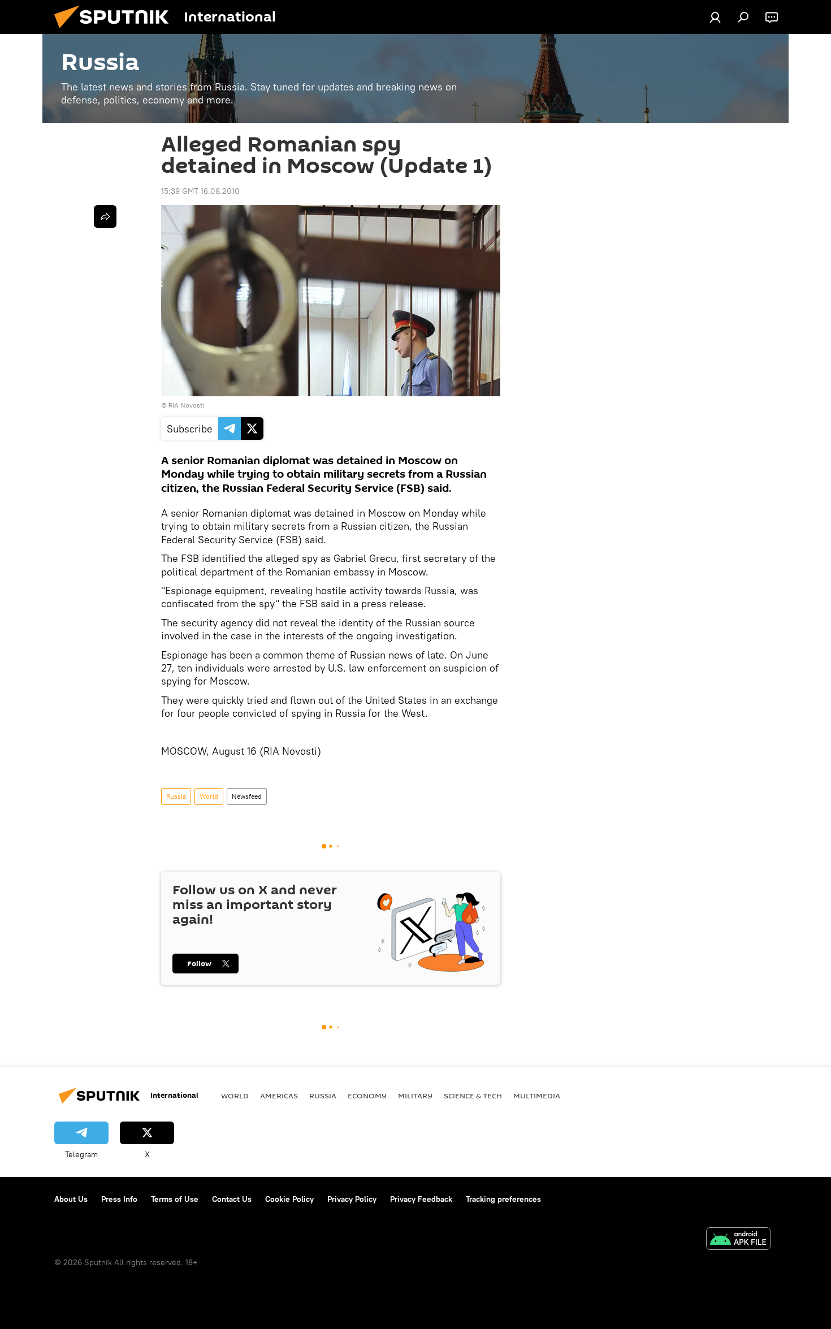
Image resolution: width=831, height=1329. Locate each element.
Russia (176, 796)
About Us (71, 1199)
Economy (367, 1095)
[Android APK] (738, 1240)
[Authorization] (715, 17)
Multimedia (536, 1095)
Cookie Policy (289, 1199)
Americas (279, 1095)
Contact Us (232, 1199)
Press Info (119, 1199)
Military (415, 1095)
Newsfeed (247, 796)
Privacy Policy (351, 1199)
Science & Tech (473, 1095)
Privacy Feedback (421, 1199)
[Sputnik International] (116, 31)
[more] (105, 216)
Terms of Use (174, 1199)
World (209, 796)
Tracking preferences (503, 1199)
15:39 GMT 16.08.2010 (200, 191)
